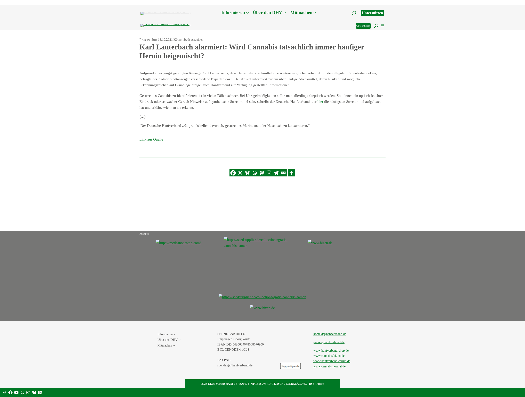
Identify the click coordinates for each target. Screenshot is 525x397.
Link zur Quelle (151, 139)
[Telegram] (276, 172)
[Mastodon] (261, 172)
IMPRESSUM (258, 383)
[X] (240, 172)
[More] (291, 172)
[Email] (283, 172)
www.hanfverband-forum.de (331, 361)
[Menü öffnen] (382, 25)
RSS (311, 383)
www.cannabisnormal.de (329, 366)
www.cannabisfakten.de (329, 355)
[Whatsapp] (254, 172)
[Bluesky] (247, 172)
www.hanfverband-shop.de (331, 350)
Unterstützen (372, 13)
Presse (320, 383)
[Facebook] (233, 172)
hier (320, 102)
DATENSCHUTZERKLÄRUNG (288, 383)
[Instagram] (269, 172)
